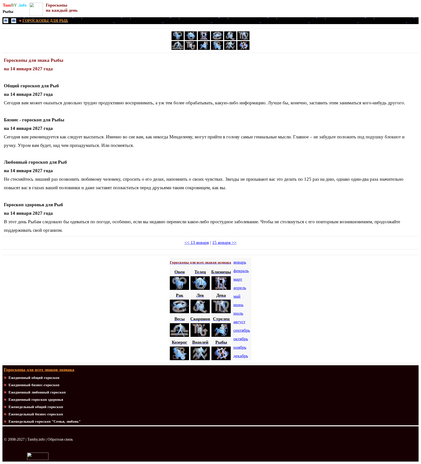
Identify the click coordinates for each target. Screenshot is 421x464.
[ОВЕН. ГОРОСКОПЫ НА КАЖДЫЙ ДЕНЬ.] (178, 39)
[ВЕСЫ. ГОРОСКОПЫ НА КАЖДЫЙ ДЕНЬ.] (178, 49)
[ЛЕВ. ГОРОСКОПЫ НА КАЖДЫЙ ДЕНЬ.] (230, 39)
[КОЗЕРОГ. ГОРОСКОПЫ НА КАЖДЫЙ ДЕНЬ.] (217, 49)
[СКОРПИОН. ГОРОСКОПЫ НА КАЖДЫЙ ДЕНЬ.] (191, 49)
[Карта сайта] (5, 378)
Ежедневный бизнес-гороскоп (34, 385)
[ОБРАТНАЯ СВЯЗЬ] (13, 22)
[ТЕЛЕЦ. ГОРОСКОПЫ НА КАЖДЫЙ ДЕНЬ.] (191, 39)
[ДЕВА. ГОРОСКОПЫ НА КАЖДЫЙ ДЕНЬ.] (243, 39)
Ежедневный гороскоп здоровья (36, 400)
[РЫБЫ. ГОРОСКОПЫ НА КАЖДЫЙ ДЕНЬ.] (243, 49)
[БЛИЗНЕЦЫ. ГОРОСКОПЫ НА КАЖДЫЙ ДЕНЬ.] (204, 39)
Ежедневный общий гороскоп (34, 378)
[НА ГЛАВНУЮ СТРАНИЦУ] (5, 22)
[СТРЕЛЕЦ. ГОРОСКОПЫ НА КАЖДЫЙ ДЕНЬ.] (204, 49)
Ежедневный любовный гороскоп (37, 392)
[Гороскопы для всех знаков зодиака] (36, 15)
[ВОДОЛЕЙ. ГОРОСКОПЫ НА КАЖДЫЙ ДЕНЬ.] (230, 49)
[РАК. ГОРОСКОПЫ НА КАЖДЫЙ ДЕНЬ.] (217, 39)
